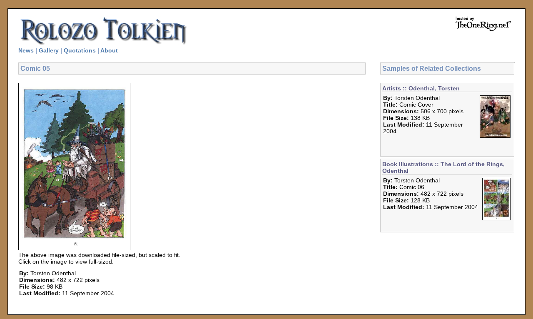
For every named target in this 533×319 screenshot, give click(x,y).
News (26, 50)
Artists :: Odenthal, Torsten (421, 88)
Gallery (49, 50)
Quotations (80, 50)
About (109, 50)
